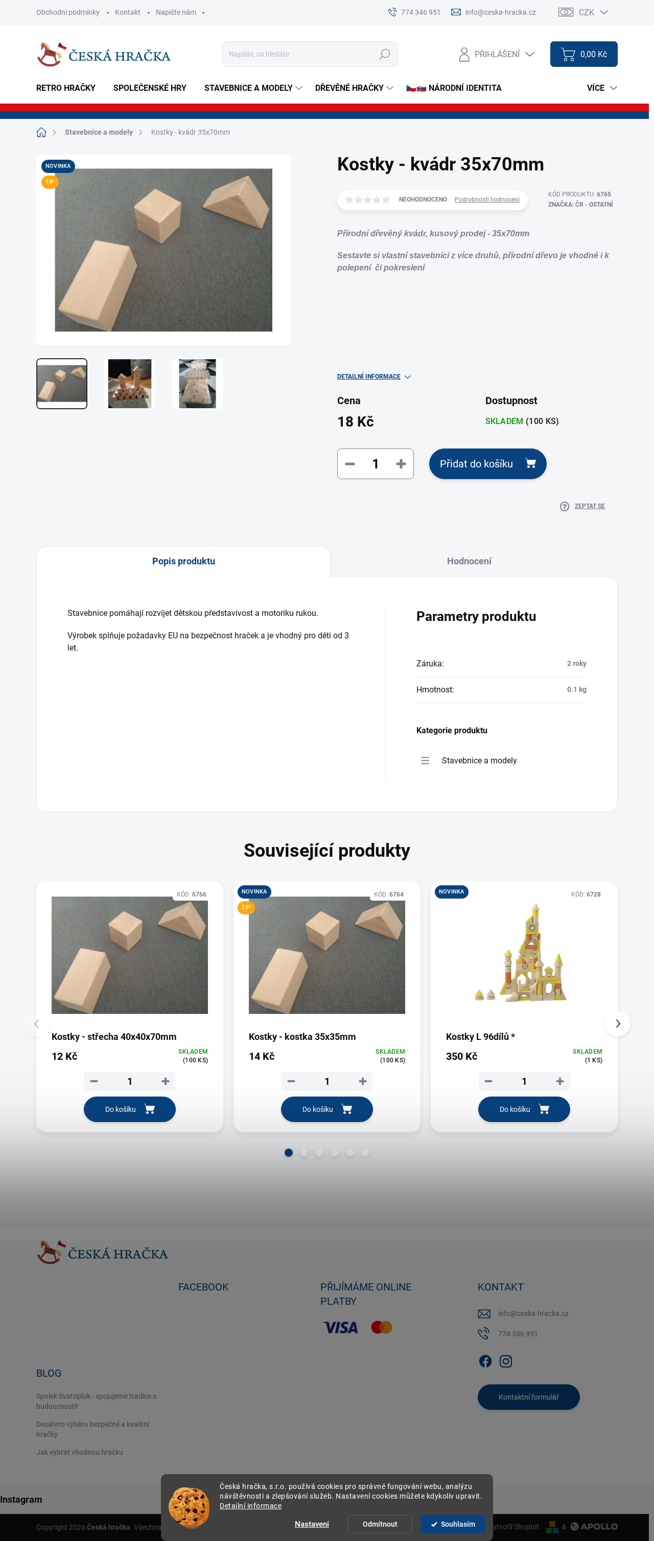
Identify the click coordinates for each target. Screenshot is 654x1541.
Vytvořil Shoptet (513, 1527)
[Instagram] (505, 1359)
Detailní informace (251, 1506)
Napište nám (176, 12)
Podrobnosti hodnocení (487, 199)
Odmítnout (380, 1524)
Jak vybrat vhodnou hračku (79, 1452)
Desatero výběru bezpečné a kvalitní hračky (92, 1429)
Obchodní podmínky (68, 12)
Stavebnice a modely (479, 760)
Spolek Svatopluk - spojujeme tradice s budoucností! (96, 1401)
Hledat (385, 54)
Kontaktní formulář (529, 1397)
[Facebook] (485, 1359)
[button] (288, 1152)
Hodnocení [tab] (469, 561)
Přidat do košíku (476, 464)
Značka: (580, 204)
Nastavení (312, 1524)
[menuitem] (69, 88)
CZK (586, 12)
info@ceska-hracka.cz (533, 1313)
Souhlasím (458, 1524)
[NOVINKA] (524, 955)
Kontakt (128, 12)
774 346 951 (518, 1334)
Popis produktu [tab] (183, 561)
